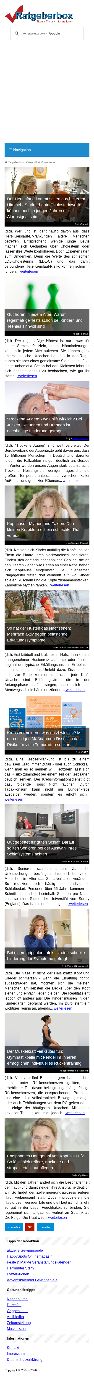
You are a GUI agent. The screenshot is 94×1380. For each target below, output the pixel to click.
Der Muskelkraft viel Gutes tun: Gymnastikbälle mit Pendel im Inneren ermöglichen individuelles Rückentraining (44, 1057)
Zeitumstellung (19, 1323)
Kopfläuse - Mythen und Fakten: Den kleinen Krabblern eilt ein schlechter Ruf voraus (43, 529)
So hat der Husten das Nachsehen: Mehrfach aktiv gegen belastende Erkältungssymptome (39, 634)
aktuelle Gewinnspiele (25, 1250)
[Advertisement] (47, 94)
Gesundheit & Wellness (40, 162)
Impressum (16, 1354)
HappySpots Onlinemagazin (29, 1256)
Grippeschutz (17, 1311)
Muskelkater (16, 1329)
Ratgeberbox (15, 162)
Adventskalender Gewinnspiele (32, 1280)
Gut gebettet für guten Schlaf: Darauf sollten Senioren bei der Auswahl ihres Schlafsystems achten (42, 848)
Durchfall (14, 1305)
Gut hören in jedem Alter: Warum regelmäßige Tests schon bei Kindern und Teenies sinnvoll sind (45, 320)
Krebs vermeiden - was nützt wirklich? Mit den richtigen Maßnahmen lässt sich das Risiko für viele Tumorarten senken (45, 739)
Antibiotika (15, 1317)
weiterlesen (28, 271)
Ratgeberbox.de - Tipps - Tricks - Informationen (39, 14)
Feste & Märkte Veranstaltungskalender (38, 1262)
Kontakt (13, 1348)
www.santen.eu (80, 438)
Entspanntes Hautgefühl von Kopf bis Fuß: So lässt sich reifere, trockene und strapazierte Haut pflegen (45, 1162)
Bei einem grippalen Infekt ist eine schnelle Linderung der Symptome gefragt (46, 955)
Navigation (20, 150)
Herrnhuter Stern (20, 1268)
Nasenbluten (17, 1299)
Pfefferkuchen (18, 1274)
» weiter (45, 1227)
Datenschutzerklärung (24, 1360)
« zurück (14, 1227)
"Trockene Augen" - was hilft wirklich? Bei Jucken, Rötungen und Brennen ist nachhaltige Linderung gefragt (44, 425)
